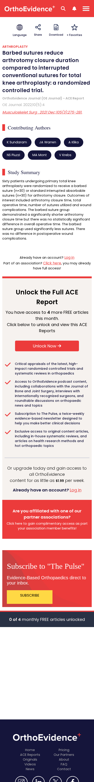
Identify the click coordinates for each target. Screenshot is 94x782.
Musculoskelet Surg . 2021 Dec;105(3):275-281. (42, 112)
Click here (52, 263)
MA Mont (39, 155)
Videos (30, 764)
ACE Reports (30, 754)
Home (30, 750)
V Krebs (65, 155)
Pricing (64, 750)
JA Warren (47, 142)
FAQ (64, 764)
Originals (30, 759)
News (30, 769)
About (64, 759)
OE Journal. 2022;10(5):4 (23, 104)
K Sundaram (17, 142)
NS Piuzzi (13, 155)
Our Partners (64, 754)
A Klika (73, 142)
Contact (64, 769)
